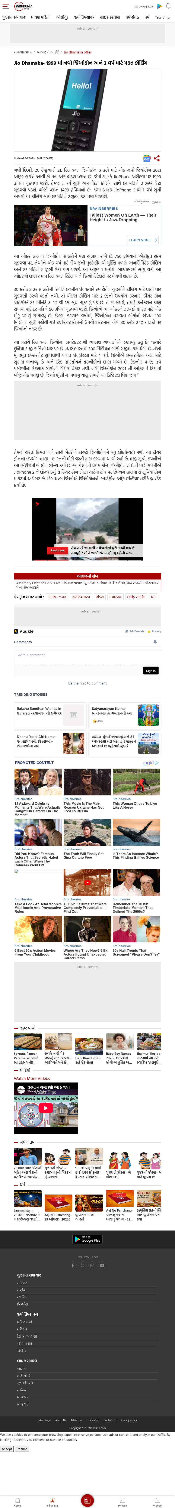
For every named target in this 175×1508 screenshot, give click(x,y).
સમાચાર (22, 1282)
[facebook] (73, 1265)
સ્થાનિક (22, 1297)
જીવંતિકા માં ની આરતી (85, 1217)
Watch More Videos (32, 1078)
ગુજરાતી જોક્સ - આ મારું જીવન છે (150, 1174)
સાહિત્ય (21, 1390)
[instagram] (102, 1265)
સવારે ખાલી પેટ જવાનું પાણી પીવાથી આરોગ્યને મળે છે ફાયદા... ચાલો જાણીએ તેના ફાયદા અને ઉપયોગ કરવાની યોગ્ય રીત (58, 1058)
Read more (57, 550)
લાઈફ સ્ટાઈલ (110, 17)
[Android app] (87, 1239)
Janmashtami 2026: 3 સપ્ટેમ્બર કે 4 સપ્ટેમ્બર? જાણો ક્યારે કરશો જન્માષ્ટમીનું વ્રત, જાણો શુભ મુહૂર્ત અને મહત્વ (27, 1215)
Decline (22, 1448)
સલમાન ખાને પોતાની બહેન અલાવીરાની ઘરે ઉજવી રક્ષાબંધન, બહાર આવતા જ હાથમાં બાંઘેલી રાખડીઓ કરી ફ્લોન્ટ (28, 1172)
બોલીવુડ (62, 17)
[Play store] (159, 6)
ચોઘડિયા (22, 1350)
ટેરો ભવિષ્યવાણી (27, 1336)
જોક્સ (100, 596)
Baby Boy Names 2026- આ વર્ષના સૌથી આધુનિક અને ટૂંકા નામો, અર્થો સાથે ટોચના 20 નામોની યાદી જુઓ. (119, 1058)
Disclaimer (93, 1420)
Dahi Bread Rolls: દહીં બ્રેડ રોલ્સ (88, 1060)
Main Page (44, 1420)
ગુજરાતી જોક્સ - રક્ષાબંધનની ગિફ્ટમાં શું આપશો (58, 1172)
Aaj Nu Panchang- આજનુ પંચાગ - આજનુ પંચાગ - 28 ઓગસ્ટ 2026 (119, 1215)
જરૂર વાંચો (27, 1028)
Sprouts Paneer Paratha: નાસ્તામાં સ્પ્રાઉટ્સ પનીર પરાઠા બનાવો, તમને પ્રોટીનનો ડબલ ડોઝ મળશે (27, 1058)
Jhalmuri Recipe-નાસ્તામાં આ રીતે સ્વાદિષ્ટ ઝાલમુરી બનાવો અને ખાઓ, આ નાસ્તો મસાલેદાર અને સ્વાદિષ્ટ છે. (150, 1058)
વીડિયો (25, 1070)
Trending (162, 17)
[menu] (7, 6)
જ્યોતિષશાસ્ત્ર (84, 17)
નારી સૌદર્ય (23, 1375)
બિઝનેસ (22, 1304)
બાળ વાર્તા (23, 1404)
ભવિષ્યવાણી (24, 1322)
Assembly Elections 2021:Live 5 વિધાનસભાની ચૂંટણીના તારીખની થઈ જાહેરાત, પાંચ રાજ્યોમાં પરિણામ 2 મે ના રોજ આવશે (87, 585)
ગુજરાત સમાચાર (13, 17)
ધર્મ (147, 17)
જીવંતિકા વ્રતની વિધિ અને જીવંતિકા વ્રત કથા (150, 1215)
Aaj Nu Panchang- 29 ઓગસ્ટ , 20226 (58, 1217)
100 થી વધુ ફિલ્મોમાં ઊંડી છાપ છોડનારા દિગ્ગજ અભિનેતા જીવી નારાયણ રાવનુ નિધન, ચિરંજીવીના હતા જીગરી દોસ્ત (88, 1172)
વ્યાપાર (41, 52)
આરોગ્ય (21, 1368)
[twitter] (82, 1265)
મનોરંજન (115, 596)
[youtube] (92, 1265)
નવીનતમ (27, 1142)
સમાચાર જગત (23, 52)
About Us (60, 1420)
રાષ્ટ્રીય (21, 1290)
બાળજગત (23, 1397)
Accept (7, 1448)
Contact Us (110, 1420)
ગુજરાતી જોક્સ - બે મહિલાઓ (118, 1174)
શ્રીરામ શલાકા (25, 1343)
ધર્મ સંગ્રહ (132, 17)
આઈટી (55, 52)
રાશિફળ (22, 1329)
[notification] (168, 6)
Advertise (76, 1420)
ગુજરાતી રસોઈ (25, 1382)
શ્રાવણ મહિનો (41, 17)
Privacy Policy (129, 1420)
